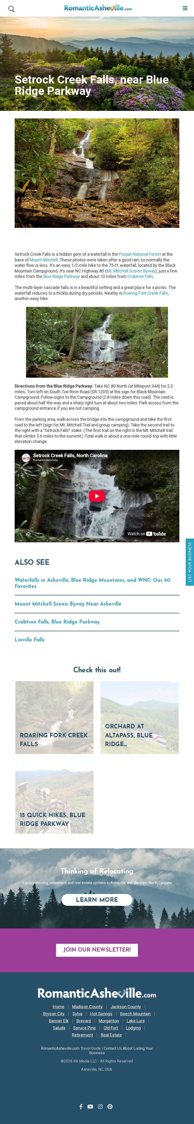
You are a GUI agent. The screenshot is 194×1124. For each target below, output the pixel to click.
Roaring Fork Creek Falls (145, 293)
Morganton (109, 1021)
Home (58, 1007)
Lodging (133, 1028)
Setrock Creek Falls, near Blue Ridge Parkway (92, 85)
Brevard (83, 1021)
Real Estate (111, 1035)
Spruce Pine (84, 1028)
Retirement (82, 1035)
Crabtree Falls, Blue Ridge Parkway (57, 622)
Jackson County (125, 1007)
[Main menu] (184, 8)
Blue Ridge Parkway (61, 276)
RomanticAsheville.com (60, 1048)
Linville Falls (29, 640)
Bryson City (54, 1014)
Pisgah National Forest (140, 254)
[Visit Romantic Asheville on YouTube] (90, 1107)
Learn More (104, 900)
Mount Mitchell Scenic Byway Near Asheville (68, 604)
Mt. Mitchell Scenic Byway (130, 270)
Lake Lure (136, 1021)
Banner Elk (59, 1021)
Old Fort (111, 1028)
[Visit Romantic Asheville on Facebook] (81, 1107)
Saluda (59, 1028)
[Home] (96, 8)
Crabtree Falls (140, 276)
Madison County (87, 1007)
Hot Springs (101, 1014)
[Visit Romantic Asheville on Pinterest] (110, 1107)
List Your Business (190, 562)
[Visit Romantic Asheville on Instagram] (100, 1107)
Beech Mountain (135, 1014)
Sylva (77, 1014)
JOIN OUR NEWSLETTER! (97, 950)
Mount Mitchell (44, 259)
